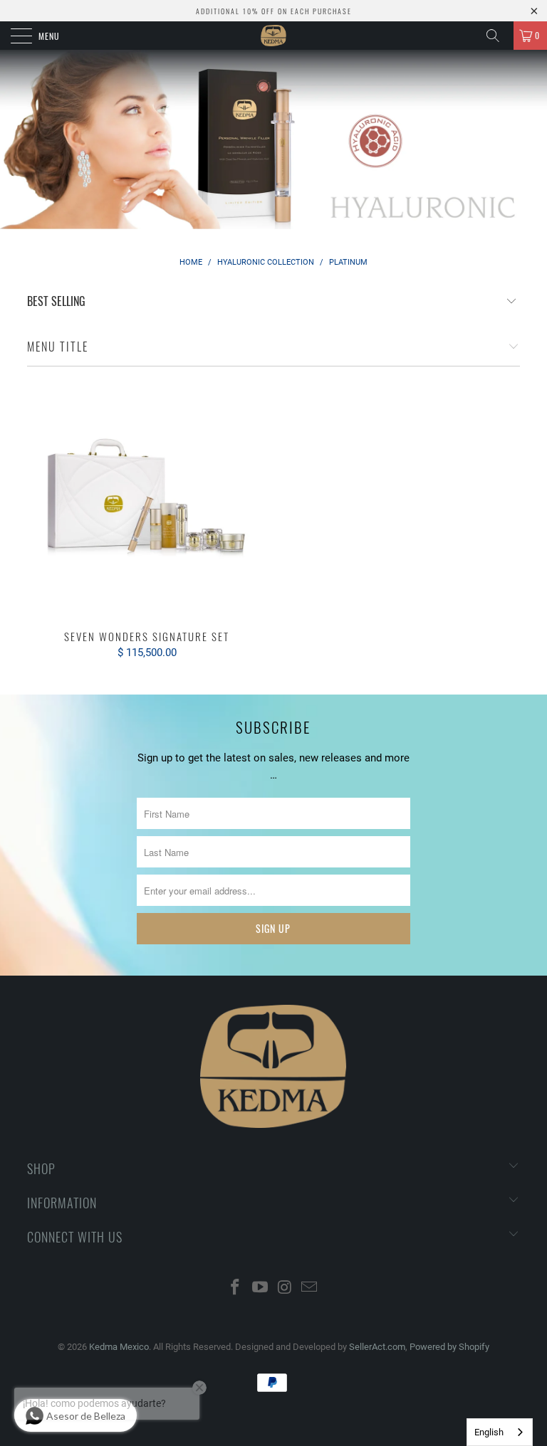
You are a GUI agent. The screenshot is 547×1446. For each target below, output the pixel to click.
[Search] (498, 35)
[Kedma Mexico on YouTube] (260, 1288)
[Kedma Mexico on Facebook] (235, 1288)
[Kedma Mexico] (273, 35)
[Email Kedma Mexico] (310, 1288)
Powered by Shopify (449, 1346)
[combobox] (500, 1432)
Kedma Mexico (119, 1346)
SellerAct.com (377, 1346)
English (489, 1432)
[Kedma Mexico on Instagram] (285, 1288)
